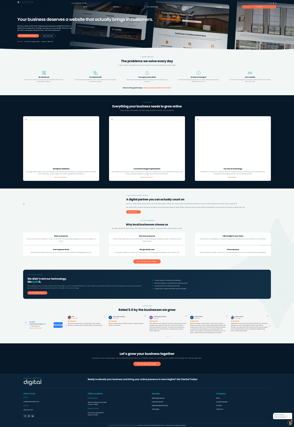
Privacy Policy (146, 425)
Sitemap (140, 425)
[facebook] (268, 3)
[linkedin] (275, 3)
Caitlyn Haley (198, 316)
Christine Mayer (76, 316)
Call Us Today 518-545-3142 (79, 3)
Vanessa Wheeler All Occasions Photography (125, 316)
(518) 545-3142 (28, 410)
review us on (57, 326)
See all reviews (58, 323)
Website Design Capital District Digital (176, 425)
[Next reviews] (269, 325)
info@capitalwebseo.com (31, 401)
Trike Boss (238, 316)
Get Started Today (187, 379)
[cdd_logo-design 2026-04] (25, 2)
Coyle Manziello (158, 316)
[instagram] (270, 3)
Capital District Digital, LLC (38, 324)
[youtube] (273, 3)
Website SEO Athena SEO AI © (158, 425)
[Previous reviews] (66, 325)
